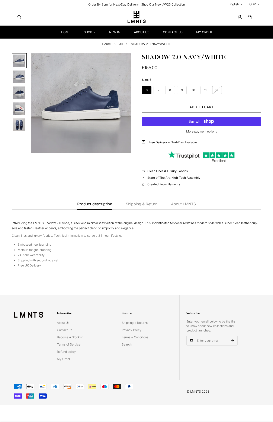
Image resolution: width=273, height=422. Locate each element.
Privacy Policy (131, 330)
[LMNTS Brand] (137, 17)
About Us (141, 32)
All (121, 44)
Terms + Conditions (135, 337)
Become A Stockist (70, 337)
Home (65, 32)
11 (205, 90)
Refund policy (66, 351)
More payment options (201, 131)
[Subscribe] (233, 341)
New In (114, 32)
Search (127, 344)
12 (217, 90)
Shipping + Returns (135, 322)
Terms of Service (68, 344)
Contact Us (173, 32)
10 (193, 90)
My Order (204, 32)
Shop (88, 32)
